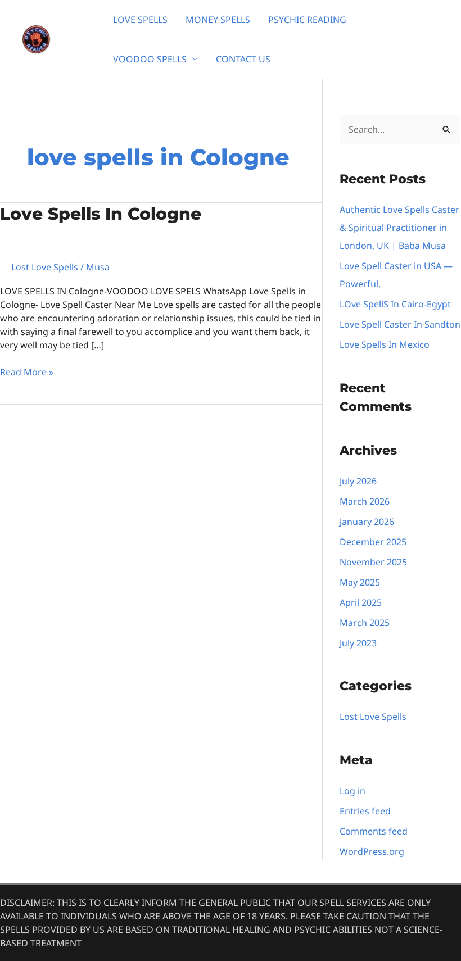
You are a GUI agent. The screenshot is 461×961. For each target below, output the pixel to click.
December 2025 (373, 542)
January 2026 (367, 521)
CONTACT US (243, 59)
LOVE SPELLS (140, 19)
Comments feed (374, 831)
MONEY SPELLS (218, 19)
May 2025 (360, 582)
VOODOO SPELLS (150, 59)
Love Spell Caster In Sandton (400, 324)
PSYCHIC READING (307, 19)
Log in (352, 791)
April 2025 (361, 602)
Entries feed (365, 811)
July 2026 (358, 481)
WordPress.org (372, 851)
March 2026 (365, 501)
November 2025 (373, 562)
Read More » (26, 371)
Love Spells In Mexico (385, 344)
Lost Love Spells (44, 267)
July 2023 (358, 643)
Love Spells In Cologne (100, 213)
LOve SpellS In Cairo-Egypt (395, 304)
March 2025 (365, 623)
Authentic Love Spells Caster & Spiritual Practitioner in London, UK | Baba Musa (399, 227)
